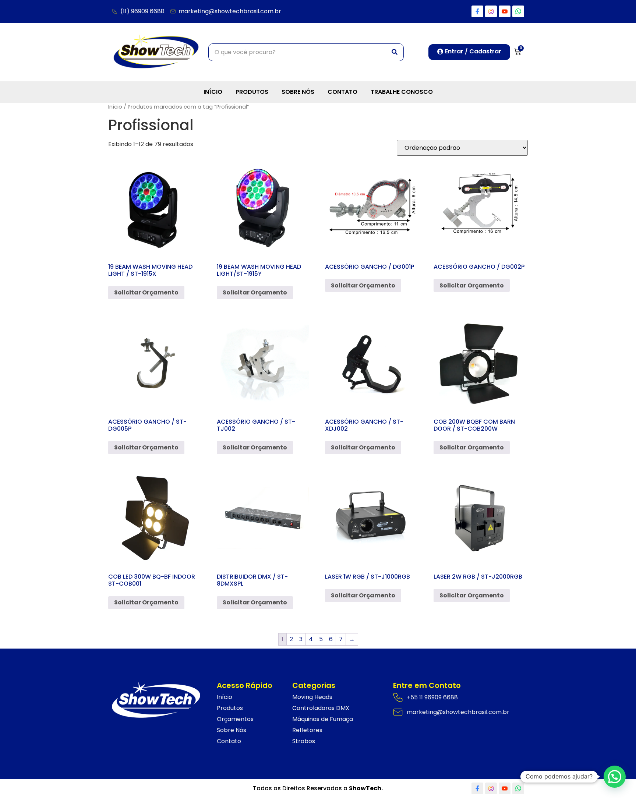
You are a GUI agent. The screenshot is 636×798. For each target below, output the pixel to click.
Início (213, 92)
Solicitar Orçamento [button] (146, 292)
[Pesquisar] (394, 52)
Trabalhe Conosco (402, 92)
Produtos (252, 92)
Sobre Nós (298, 92)
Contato (342, 92)
